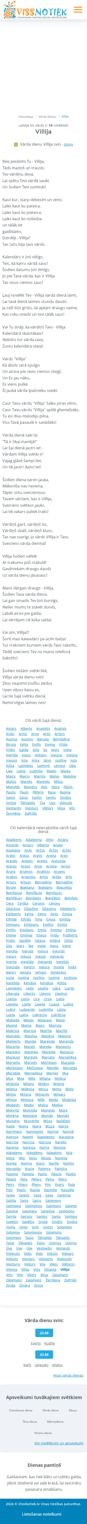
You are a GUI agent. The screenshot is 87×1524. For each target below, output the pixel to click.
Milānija (12, 1083)
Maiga (66, 771)
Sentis (51, 797)
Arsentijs (28, 877)
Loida (26, 1004)
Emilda (65, 919)
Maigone (45, 1020)
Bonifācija (34, 892)
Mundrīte (31, 1121)
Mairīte (61, 1030)
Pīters (36, 1184)
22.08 (44, 1333)
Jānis (47, 760)
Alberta (43, 845)
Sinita (10, 1227)
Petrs (10, 1184)
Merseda (70, 1068)
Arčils (66, 850)
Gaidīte (25, 940)
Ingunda (13, 967)
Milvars (59, 1094)
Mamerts (13, 1041)
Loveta (40, 1004)
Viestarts (46, 1259)
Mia (65, 1073)
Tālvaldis (25, 1243)
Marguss (67, 1052)
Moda (53, 1099)
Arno (35, 733)
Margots (43, 781)
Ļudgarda (27, 1009)
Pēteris (38, 792)
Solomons (54, 1232)
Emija (50, 919)
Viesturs (31, 808)
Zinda (10, 1285)
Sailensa (64, 1195)
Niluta (46, 1158)
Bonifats (71, 898)
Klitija (61, 983)
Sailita (11, 1200)
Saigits (24, 1195)
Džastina (13, 908)
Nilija (10, 1158)
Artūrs (60, 733)
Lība (72, 765)
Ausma (11, 739)
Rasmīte (50, 1190)
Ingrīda (12, 755)
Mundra (30, 787)
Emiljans (27, 930)
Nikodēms (34, 1152)
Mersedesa (33, 1073)
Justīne (60, 760)
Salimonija (33, 1205)
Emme (11, 935)
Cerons (54, 903)
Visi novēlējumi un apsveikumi (58, 1443)
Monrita (12, 1110)
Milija (58, 781)
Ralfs (27, 1365)
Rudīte (49, 1343)
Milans (28, 1083)
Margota (31, 1052)
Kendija (30, 983)
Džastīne (31, 908)
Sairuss (26, 1216)
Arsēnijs (43, 871)
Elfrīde (11, 919)
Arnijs (65, 866)
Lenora (59, 765)
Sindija (65, 797)
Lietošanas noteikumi (41, 1514)
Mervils (52, 1073)
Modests (13, 1105)
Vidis (28, 1253)
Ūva (9, 1248)
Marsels (30, 1062)
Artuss (25, 882)
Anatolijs (43, 728)
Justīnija (70, 977)
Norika (11, 1163)
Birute (11, 887)
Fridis (10, 940)
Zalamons (34, 1280)
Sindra (72, 1221)
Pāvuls (56, 1174)
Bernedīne (61, 739)
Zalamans (60, 1274)
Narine (52, 1131)
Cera (10, 903)
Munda (47, 1115)
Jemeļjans (58, 972)
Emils (42, 930)
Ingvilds (62, 961)
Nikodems (14, 1152)
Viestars (28, 1259)
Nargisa (12, 1147)
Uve (19, 1248)
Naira (36, 1126)
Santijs (41, 1216)
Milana (45, 1078)
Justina (23, 977)
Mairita (39, 776)
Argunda (58, 861)
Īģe (31, 945)
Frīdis (10, 749)
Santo (56, 1216)
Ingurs (11, 956)
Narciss (28, 1142)
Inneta (59, 967)
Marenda (47, 1041)
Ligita (21, 771)
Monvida (30, 1110)
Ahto (49, 839)
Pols (9, 1190)
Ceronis (38, 903)
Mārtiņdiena (55, 1422)
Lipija (25, 999)
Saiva (23, 797)
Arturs (11, 882)
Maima (11, 1025)
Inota (72, 967)
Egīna (29, 914)
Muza (49, 1126)
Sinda (43, 1221)
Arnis (23, 733)
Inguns (11, 760)
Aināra (63, 839)
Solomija (13, 1232)
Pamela (28, 1174)
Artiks (56, 877)
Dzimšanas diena (20, 1410)
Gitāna (55, 940)
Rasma (65, 792)
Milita (56, 1089)
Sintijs (48, 1227)
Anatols (60, 728)
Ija (45, 749)
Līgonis (45, 993)
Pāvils (68, 787)
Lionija (11, 999)
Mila (20, 1078)
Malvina (30, 1036)
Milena (58, 1083)
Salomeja (29, 1211)
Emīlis (11, 930)
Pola (71, 1184)
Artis (47, 733)
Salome (71, 1205)
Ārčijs (53, 850)
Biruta (11, 744)
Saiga (10, 1195)
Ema (38, 919)
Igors (55, 749)
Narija (44, 1147)
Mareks (26, 781)
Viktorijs (68, 1264)
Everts (36, 1343)
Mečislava (35, 1068)
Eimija (67, 914)
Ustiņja (71, 1243)
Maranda (66, 1041)
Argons (27, 861)
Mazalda (68, 1062)
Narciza (45, 1142)
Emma (50, 744)
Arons (25, 866)
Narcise (12, 1142)
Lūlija (61, 1009)
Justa (10, 977)
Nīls (22, 1158)
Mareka (45, 1046)
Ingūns (29, 967)
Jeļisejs (40, 972)
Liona (60, 999)
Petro (62, 1179)
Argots (42, 861)
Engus (41, 935)
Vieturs (30, 1264)
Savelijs (12, 1221)
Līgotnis (61, 993)
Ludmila (36, 771)
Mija (9, 1078)
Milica (43, 1089)
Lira (37, 999)
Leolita (43, 988)
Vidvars (68, 1253)
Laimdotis (14, 988)
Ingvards (57, 956)
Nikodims (54, 1152)
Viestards (13, 808)
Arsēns (11, 877)
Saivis (10, 797)
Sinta (23, 1227)
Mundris (13, 1121)
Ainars (28, 845)
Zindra (24, 1285)
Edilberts (13, 914)
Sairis (36, 1200)
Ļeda (30, 988)
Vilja (36, 1269)
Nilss (33, 1158)
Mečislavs (49, 1062)
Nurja (29, 1168)
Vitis (9, 1274)
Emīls (36, 744)
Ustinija (55, 1243)
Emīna (71, 930)
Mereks (53, 1068)
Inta (24, 760)
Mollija (57, 1105)
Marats (29, 1046)
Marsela (48, 1057)
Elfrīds (26, 919)
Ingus (26, 755)
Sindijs (57, 1221)
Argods (11, 861)
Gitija (68, 940)
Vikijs (54, 1264)
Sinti (35, 1227)
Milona (25, 1094)
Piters (23, 1184)
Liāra (56, 988)
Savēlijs (28, 1221)
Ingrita (11, 961)
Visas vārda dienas (68, 1375)
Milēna (11, 1089)
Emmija (26, 935)
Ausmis (27, 739)
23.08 (44, 1354)
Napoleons (46, 1136)
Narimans (14, 1131)
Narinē (68, 1131)
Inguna (56, 755)
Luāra (10, 1009)
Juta (74, 760)
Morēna (12, 1115)
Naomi (27, 1136)
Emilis (62, 924)
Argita (51, 855)
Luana (54, 1004)
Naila (10, 1126)
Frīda (63, 744)
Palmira (44, 1168)
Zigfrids (70, 1280)
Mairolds (13, 1036)
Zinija (38, 1285)
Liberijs (29, 993)
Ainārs (11, 728)
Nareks (60, 1142)
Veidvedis (44, 1248)
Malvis (11, 781)
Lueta (10, 1014)
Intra (35, 760)
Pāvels (11, 1179)
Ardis (10, 733)
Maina (26, 1025)
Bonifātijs (52, 898)
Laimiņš (43, 765)
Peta (23, 1179)
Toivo (40, 1243)
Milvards (42, 1094)
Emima (56, 930)
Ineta (67, 749)
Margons (13, 1052)
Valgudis (42, 1365)
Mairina (29, 1030)
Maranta (13, 1046)
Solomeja (64, 1227)
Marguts (30, 1057)
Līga (9, 771)
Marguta (13, 1057)
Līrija (48, 999)
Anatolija (13, 850)
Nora (55, 787)
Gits (9, 945)
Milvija (11, 1099)
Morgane (30, 1115)
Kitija (10, 765)
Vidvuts (12, 1259)
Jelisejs (25, 972)
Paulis (11, 792)
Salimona (13, 1205)
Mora (63, 1110)
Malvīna (47, 1036)
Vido (39, 1253)
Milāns (43, 1083)
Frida (55, 935)
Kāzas (73, 1410)
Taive (10, 1243)
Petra (50, 1179)
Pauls (24, 792)
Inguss (26, 956)
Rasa (52, 792)
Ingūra (42, 951)
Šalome (12, 1211)
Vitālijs (57, 1365)
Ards (28, 850)
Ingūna (72, 755)
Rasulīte (67, 1190)
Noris (40, 1163)
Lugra (23, 1014)
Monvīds (13, 787)
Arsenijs (26, 871)
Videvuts (13, 1253)
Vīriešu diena (43, 1433)
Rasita (35, 1190)
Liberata (12, 993)
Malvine (64, 1036)
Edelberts (68, 908)
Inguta (40, 956)
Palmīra (61, 1168)
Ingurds (58, 951)
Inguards (45, 961)
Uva (52, 802)
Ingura (44, 967)
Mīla (31, 1078)
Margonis (63, 1046)
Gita (36, 749)
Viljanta (50, 1269)
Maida (28, 1020)
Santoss (71, 1216)
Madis (52, 771)
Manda (30, 1041)
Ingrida (27, 951)
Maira (10, 776)
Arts (68, 877)
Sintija (11, 802)
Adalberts (14, 839)
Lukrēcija (58, 1014)
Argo (64, 855)
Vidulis (52, 1253)
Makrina (12, 1030)
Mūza (47, 1121)
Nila (69, 1152)
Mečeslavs (14, 1068)
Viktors (47, 808)
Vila (42, 1264)
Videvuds (64, 1259)
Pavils (42, 1174)
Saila (49, 1195)
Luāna (68, 1004)
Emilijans (31, 924)
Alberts (26, 728)
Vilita (25, 1269)
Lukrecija (39, 1014)
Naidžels (63, 1121)
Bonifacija (14, 892)
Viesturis (13, 1264)
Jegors (11, 972)
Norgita (61, 1158)
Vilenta (11, 1269)
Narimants (34, 1131)
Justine (54, 977)
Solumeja (13, 1237)
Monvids (48, 1110)
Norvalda (13, 1168)
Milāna (60, 1078)
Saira (24, 1200)
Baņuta (43, 739)
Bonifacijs (54, 892)
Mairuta (55, 1025)
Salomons (66, 1211)
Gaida (24, 749)
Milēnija (27, 1089)
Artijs (44, 877)
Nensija (59, 1147)
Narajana (66, 1136)
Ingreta (12, 951)
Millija (11, 1094)
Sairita (11, 1216)
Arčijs (40, 850)
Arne (38, 866)
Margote (49, 1052)
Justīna (38, 977)
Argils (37, 855)
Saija (37, 1195)
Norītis (68, 1163)
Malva (54, 776)
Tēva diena (29, 1422)
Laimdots (25, 765)
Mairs (40, 1025)
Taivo (29, 1237)
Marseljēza (67, 1057)
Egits (54, 914)
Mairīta (46, 1030)
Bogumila (64, 887)
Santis (37, 797)
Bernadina (43, 882)
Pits (48, 1184)
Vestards (63, 1248)
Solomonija (33, 1232)
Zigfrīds (31, 813)
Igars (20, 945)
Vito (20, 1274)
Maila (60, 1020)
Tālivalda (44, 1237)
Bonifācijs (14, 898)
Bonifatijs (33, 898)
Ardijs (10, 855)
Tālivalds (63, 1237)
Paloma (12, 1174)
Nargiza (29, 1147)
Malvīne (69, 776)
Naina (23, 1126)
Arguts (11, 866)
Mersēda (13, 1073)
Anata (58, 845)
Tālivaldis (27, 802)
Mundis (63, 1115)
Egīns (42, 914)
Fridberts (70, 935)
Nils (44, 787)
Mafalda (12, 1020)
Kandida (13, 983)
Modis (29, 1105)
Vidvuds (65, 802)
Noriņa (26, 1163)
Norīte (54, 1163)
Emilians (13, 924)
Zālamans (14, 1280)
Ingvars (41, 755)
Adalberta (34, 839)
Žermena (53, 1280)
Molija (43, 1105)
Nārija (63, 1126)
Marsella (13, 1062)
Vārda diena (51, 1410)
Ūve (29, 1248)
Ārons (10, 871)
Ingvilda (27, 961)
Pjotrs (59, 1184)
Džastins (49, 908)
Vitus (44, 1274)
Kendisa (46, 983)
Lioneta (12, 1004)
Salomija (48, 1211)
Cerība (23, 903)
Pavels (71, 1174)
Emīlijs (48, 924)
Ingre (66, 945)
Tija (42, 802)
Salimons (53, 1205)
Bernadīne (64, 882)
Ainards (12, 845)
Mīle (41, 1099)
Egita (24, 744)
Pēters (36, 1179)
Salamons (53, 1200)
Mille (69, 1089)
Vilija (61, 808)
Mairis (25, 776)
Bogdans (45, 887)
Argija (24, 855)
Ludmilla (46, 1009)
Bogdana (27, 887)
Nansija (12, 1136)
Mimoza (27, 1099)
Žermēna (13, 813)
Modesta (69, 1099)
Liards (69, 988)
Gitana (40, 940)
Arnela (51, 866)
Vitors (31, 1274)
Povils (21, 1190)
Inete (41, 945)
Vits (72, 808)
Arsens (59, 871)
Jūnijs (68, 144)
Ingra (54, 945)
